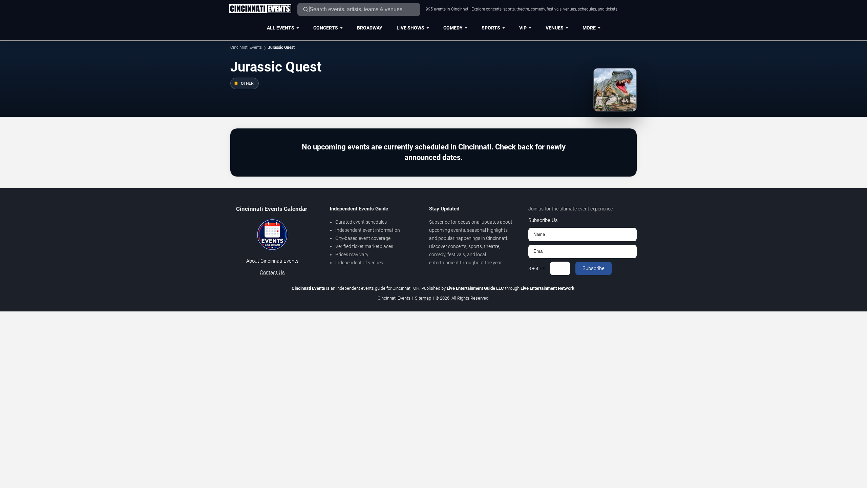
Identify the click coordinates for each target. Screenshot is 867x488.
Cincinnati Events (246, 47)
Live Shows (410, 27)
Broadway (369, 27)
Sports (491, 27)
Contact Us (272, 272)
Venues (555, 27)
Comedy (453, 27)
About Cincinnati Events (272, 261)
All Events (280, 27)
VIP (523, 27)
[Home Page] (260, 9)
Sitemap (423, 298)
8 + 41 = (536, 268)
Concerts (325, 27)
